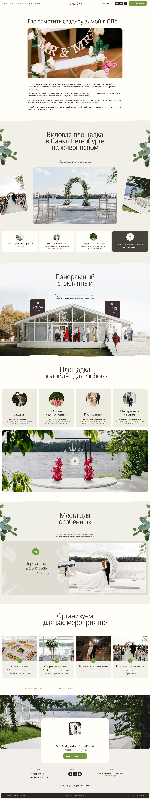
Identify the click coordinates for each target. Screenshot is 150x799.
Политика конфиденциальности (75, 795)
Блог (37, 14)
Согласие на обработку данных (15, 795)
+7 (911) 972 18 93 (39, 774)
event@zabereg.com (39, 777)
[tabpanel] (75, 572)
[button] (138, 3)
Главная (30, 14)
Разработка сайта (138, 795)
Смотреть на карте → (130, 247)
